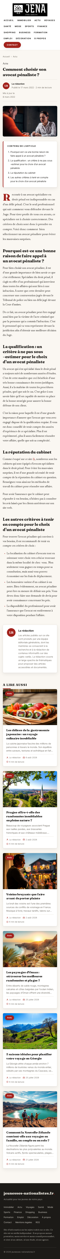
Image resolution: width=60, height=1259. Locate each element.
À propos (40, 38)
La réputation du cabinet (22, 172)
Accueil (9, 20)
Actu (37, 20)
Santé (7, 26)
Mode (18, 26)
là (34, 459)
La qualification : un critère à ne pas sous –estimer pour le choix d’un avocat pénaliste (31, 164)
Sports (29, 26)
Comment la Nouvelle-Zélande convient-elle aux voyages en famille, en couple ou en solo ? (28, 1136)
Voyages (49, 20)
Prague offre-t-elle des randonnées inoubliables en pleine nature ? (24, 816)
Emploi (8, 38)
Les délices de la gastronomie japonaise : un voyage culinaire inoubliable (27, 734)
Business (24, 32)
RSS (38, 1222)
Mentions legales (23, 1222)
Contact (12, 45)
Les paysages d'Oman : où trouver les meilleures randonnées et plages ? (24, 976)
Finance (42, 26)
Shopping (10, 32)
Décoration (23, 38)
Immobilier (24, 20)
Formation (41, 32)
